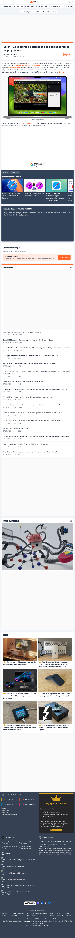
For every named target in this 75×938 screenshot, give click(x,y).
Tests (5, 635)
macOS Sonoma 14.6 (28, 123)
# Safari (5, 172)
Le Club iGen (9, 799)
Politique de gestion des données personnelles (37, 914)
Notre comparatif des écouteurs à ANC (27, 847)
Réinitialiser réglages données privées (37, 925)
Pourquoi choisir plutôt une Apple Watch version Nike (55, 848)
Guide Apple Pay (44, 846)
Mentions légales (5, 914)
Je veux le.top (5, 810)
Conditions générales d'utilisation (17, 914)
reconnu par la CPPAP (30, 921)
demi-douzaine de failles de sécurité (27, 65)
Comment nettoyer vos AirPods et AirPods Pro (52, 845)
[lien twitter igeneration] (45, 903)
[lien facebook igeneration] (42, 903)
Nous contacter (69, 914)
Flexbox (61, 72)
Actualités (8, 267)
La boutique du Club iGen (9, 814)
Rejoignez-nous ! (56, 830)
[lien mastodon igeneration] (38, 903)
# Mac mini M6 (6, 7)
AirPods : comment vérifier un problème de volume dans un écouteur (55, 842)
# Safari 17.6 (15, 172)
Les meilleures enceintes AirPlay (10, 842)
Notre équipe (52, 914)
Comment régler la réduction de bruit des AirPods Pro (55, 852)
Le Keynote (4, 812)
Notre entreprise (60, 914)
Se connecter (64, 257)
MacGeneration (29, 799)
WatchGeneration (30, 804)
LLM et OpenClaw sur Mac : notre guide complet (39, 12)
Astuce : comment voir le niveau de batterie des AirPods (55, 850)
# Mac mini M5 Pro (57, 7)
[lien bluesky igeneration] (49, 903)
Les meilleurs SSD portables (26, 842)
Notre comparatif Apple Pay (11, 847)
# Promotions (18, 7)
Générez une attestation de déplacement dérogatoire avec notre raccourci (55, 855)
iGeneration (9, 804)
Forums (3, 808)
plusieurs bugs (15, 68)
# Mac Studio (43, 7)
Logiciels (67, 55)
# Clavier (69, 7)
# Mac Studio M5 (31, 7)
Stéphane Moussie (10, 54)
